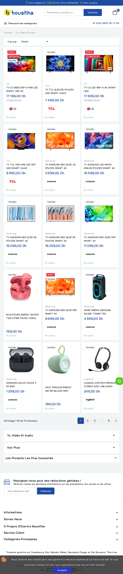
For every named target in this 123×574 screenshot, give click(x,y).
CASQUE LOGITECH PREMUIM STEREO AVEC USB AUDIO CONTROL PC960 (100, 384)
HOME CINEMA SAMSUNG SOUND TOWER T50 (97, 312)
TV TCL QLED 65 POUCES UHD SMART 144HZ (59, 91)
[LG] (12, 108)
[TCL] (51, 108)
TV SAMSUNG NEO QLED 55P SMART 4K (100, 239)
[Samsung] (51, 181)
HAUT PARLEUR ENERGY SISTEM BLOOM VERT (58, 389)
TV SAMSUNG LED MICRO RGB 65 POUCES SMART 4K (99, 166)
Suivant (115, 420)
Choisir (35, 41)
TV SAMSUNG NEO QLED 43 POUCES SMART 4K (60, 166)
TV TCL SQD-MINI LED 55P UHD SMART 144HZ (21, 166)
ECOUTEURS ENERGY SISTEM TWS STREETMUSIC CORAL (22, 316)
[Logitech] (90, 399)
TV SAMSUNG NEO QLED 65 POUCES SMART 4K (21, 239)
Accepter (62, 570)
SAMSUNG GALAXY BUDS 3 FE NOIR (21, 384)
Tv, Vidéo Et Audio (20, 435)
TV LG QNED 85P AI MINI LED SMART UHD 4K (22, 89)
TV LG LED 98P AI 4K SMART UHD (100, 89)
